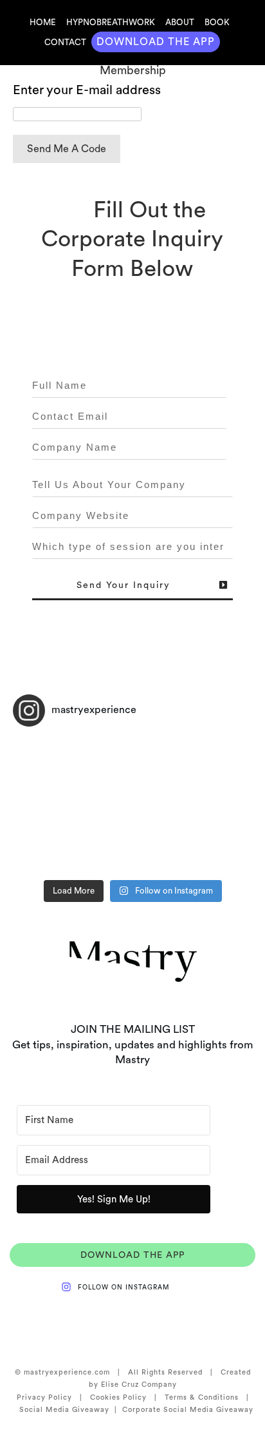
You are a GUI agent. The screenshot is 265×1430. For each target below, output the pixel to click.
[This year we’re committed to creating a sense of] (72, 770)
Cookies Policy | (127, 1397)
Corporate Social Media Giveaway (185, 1409)
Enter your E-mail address (87, 89)
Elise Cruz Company (139, 1384)
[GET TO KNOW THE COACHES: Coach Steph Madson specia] (192, 840)
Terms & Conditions (202, 1397)
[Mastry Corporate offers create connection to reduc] (72, 840)
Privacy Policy (44, 1397)
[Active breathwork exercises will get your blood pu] (192, 770)
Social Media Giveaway (64, 1409)
